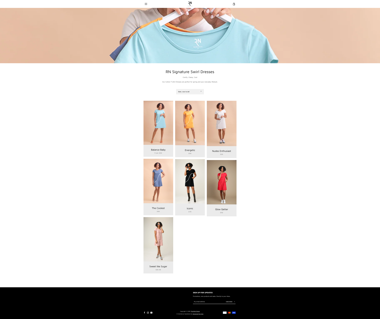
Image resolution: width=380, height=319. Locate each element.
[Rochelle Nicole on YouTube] (151, 312)
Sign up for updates (203, 293)
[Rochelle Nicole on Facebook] (144, 312)
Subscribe (229, 301)
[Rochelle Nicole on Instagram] (148, 312)
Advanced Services (198, 314)
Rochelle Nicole (195, 311)
